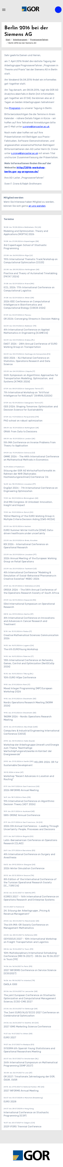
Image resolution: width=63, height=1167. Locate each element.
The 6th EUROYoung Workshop (21, 649)
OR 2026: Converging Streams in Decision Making (31, 318)
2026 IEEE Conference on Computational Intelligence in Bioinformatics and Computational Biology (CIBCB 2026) (27, 304)
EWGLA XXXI (10, 984)
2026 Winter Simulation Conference (24, 868)
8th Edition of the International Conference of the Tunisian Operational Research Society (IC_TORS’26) (30, 882)
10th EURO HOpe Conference (20, 677)
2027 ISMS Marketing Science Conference (27, 1026)
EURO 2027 (10, 1037)
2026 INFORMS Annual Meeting (21, 790)
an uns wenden (37, 206)
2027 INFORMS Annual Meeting (21, 1090)
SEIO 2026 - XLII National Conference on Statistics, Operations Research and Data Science (27, 361)
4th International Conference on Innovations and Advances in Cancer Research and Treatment (29, 621)
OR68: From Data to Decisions (20, 431)
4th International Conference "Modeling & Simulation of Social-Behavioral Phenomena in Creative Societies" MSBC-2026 (30, 575)
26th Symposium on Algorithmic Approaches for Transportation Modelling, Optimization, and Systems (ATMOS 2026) (31, 378)
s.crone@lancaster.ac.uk (36, 126)
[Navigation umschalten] (3, 9)
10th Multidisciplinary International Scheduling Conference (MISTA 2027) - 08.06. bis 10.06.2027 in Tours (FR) (31, 956)
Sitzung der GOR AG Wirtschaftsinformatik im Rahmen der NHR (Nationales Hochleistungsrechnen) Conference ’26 (30, 473)
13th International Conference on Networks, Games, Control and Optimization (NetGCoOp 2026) (29, 663)
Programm (15, 108)
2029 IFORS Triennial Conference (22, 1126)
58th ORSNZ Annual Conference (22, 815)
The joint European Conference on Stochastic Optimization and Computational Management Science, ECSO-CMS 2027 (30, 998)
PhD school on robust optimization (23, 420)
